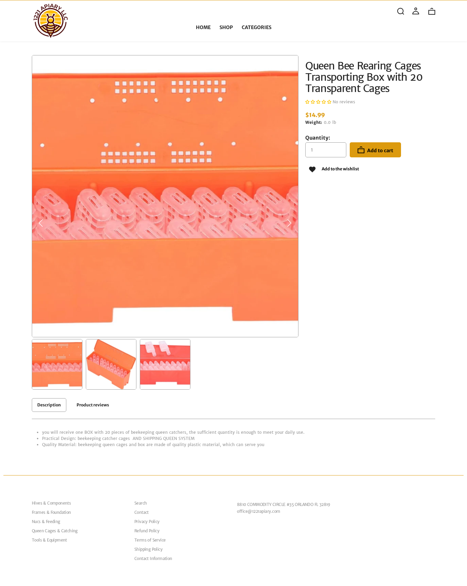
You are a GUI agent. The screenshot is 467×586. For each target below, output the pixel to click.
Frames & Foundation (51, 512)
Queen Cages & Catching (55, 530)
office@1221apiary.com (258, 511)
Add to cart (379, 150)
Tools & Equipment (49, 540)
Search (140, 503)
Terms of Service (149, 540)
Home (203, 27)
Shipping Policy (148, 549)
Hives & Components (51, 503)
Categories (256, 27)
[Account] (415, 11)
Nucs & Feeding (46, 521)
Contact (141, 512)
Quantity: (317, 137)
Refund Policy (146, 530)
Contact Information (153, 558)
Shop (226, 27)
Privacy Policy (147, 521)
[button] (41, 223)
